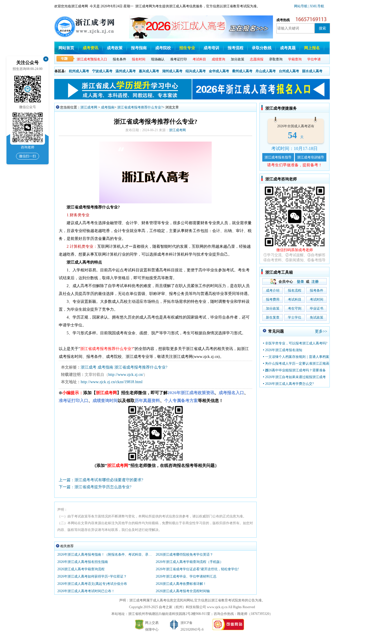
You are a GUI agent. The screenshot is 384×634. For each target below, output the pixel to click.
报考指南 (139, 48)
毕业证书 (316, 308)
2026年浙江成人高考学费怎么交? (289, 384)
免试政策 (316, 317)
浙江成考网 (88, 107)
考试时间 (316, 299)
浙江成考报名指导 (278, 157)
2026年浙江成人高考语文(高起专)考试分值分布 (92, 584)
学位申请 (314, 59)
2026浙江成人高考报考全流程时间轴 (183, 591)
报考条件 (316, 290)
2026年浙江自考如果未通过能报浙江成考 (295, 377)
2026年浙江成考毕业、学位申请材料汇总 (186, 576)
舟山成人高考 (266, 71)
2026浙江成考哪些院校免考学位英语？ (184, 554)
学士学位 (294, 317)
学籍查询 (295, 59)
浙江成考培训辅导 (310, 157)
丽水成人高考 (312, 71)
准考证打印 (178, 59)
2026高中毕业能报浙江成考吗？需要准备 (295, 370)
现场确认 (157, 59)
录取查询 (276, 59)
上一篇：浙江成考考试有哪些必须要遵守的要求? (101, 480)
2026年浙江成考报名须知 (283, 350)
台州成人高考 (289, 71)
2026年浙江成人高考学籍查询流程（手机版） (189, 562)
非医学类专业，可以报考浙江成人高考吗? (296, 343)
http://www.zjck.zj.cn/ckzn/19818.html (112, 382)
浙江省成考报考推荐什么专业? (139, 107)
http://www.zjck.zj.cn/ (125, 374)
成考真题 (288, 48)
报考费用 (272, 299)
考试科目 (294, 299)
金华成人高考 (219, 71)
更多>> (321, 331)
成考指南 (107, 107)
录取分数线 (262, 48)
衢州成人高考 (242, 71)
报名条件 (119, 59)
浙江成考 (88, 367)
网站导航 (301, 6)
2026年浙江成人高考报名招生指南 (82, 562)
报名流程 (294, 290)
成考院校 (163, 48)
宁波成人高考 (102, 71)
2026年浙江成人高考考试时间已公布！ (86, 591)
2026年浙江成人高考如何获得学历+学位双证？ (92, 576)
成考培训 (211, 48)
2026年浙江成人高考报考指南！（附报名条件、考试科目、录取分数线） (105, 554)
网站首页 (66, 48)
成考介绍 (272, 290)
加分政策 (237, 59)
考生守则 (294, 308)
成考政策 (115, 48)
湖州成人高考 (172, 71)
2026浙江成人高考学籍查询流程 (81, 569)
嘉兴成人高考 (149, 71)
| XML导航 (316, 6)
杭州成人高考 (79, 71)
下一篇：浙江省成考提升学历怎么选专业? (95, 487)
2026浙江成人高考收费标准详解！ (181, 584)
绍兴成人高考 (196, 71)
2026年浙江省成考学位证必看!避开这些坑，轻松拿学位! (197, 569)
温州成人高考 (126, 71)
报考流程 (235, 48)
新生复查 (272, 317)
